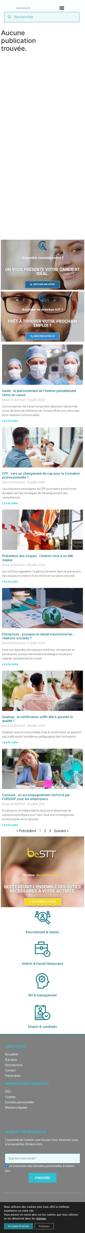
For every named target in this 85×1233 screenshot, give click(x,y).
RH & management (42, 995)
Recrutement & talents (42, 932)
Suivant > (61, 831)
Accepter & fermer (18, 1226)
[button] (62, 8)
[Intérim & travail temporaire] (42, 950)
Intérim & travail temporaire (42, 964)
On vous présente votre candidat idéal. (42, 271)
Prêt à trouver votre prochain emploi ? (42, 323)
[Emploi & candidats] (42, 1013)
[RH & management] (42, 982)
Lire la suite (10, 420)
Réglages (44, 1226)
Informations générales (27, 1084)
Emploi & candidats (42, 1027)
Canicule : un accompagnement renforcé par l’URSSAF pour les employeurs (36, 797)
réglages (41, 1218)
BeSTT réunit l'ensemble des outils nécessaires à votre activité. (42, 888)
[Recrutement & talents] (42, 919)
